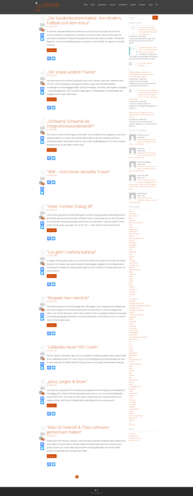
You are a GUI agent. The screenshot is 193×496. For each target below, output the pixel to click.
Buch (130, 218)
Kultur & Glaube (134, 234)
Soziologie (132, 402)
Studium (131, 256)
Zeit (130, 423)
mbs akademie (133, 380)
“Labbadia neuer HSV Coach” (73, 347)
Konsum (131, 362)
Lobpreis (132, 236)
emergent (132, 301)
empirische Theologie (136, 315)
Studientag (132, 404)
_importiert (132, 274)
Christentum (133, 290)
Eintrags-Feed (133, 436)
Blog (93, 5)
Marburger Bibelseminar (137, 238)
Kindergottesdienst (135, 360)
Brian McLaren (133, 216)
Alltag (130, 279)
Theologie (132, 261)
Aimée (131, 276)
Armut (131, 281)
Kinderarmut (133, 232)
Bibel (130, 283)
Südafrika (132, 407)
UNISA (131, 411)
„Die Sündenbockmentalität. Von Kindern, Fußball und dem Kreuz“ (84, 20)
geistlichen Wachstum (136, 223)
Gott (130, 225)
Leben (131, 369)
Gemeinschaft (133, 330)
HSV (130, 342)
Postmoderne (133, 393)
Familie (131, 319)
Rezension (132, 400)
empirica (132, 312)
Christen (131, 288)
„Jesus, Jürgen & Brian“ (67, 381)
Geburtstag (132, 326)
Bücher (112, 5)
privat (130, 398)
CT (130, 297)
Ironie (131, 346)
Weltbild (131, 420)
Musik (131, 384)
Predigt (131, 396)
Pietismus (132, 247)
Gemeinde (132, 328)
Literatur (131, 375)
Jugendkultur (133, 355)
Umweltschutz (133, 263)
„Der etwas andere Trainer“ (71, 72)
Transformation (134, 409)
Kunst (131, 366)
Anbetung (132, 214)
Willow (131, 272)
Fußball (131, 324)
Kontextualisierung (135, 364)
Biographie (102, 5)
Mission (131, 382)
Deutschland (133, 299)
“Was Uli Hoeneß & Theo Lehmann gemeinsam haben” (78, 430)
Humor (131, 227)
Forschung (132, 321)
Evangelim (132, 220)
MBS (130, 378)
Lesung (131, 371)
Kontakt (142, 5)
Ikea (130, 344)
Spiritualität (132, 252)
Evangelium (132, 317)
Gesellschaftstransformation (138, 337)
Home (86, 5)
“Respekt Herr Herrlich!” (68, 298)
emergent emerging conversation (140, 306)
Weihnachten (133, 418)
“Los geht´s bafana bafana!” (71, 252)
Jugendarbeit (133, 353)
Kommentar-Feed (134, 438)
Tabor (131, 258)
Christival (132, 292)
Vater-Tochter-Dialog (135, 416)
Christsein (132, 294)
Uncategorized (134, 265)
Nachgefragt (133, 245)
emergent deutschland (136, 303)
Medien (133, 5)
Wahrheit (132, 267)
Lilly (130, 373)
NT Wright (132, 389)
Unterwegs (123, 5)
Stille (130, 254)
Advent (131, 211)
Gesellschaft (133, 335)
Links (151, 5)
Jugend (131, 351)
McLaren (132, 240)
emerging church (134, 308)
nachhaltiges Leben (135, 386)
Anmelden (132, 434)
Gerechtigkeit (133, 333)
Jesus (130, 348)
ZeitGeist (132, 425)
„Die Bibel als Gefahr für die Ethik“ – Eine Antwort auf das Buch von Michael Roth (148, 50)
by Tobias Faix (52, 26)
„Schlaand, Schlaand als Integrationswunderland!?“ (70, 123)
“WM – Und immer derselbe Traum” (78, 171)
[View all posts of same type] (42, 25)
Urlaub (131, 413)
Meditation (132, 243)
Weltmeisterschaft (135, 270)
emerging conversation (136, 310)
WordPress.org (134, 440)
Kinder (131, 357)
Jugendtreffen (133, 229)
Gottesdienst (133, 339)
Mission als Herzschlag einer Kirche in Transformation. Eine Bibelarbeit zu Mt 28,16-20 (141, 115)
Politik (131, 391)
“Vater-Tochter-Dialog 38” (70, 206)
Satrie (131, 250)
